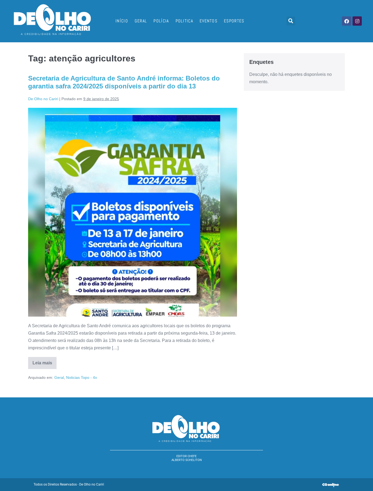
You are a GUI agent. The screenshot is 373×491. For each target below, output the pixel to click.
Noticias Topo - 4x (81, 377)
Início (122, 21)
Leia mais (44, 361)
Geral (141, 21)
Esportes (234, 21)
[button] (290, 21)
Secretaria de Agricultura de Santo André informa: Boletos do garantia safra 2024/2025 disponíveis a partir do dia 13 (124, 82)
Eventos (208, 21)
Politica (184, 21)
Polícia (161, 21)
